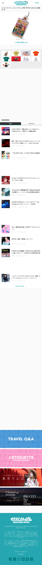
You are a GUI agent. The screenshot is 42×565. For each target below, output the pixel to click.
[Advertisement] (21, 94)
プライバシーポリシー (21, 551)
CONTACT (21, 554)
